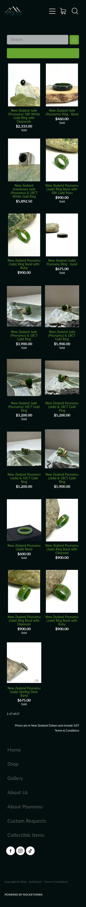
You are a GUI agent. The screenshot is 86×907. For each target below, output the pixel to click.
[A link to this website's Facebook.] (10, 850)
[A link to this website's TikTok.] (30, 850)
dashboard (35, 881)
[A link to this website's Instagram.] (20, 850)
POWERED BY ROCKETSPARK (24, 894)
